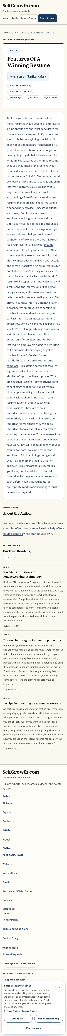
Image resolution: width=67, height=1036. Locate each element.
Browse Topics (28, 18)
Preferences (33, 1028)
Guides (7, 821)
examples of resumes (16, 528)
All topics (8, 803)
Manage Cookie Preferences (21, 963)
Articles (20, 32)
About (6, 18)
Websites (8, 864)
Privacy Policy (10, 920)
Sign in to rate (50, 97)
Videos (7, 840)
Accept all (18, 1019)
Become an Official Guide (17, 891)
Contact (7, 900)
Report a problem (15, 979)
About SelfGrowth (13, 855)
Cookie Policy (10, 938)
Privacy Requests (12, 954)
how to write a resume (21, 523)
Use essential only (48, 1019)
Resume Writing (41, 32)
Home (7, 32)
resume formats (16, 450)
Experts (7, 812)
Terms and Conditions (15, 929)
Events (7, 882)
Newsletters (10, 873)
